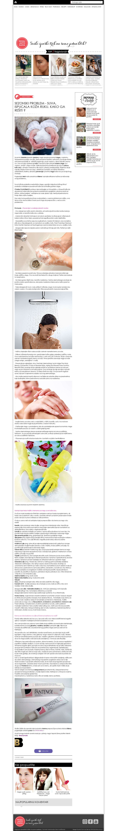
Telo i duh (48, 7)
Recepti (63, 7)
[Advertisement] (58, 23)
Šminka (21, 7)
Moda (27, 7)
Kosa (16, 7)
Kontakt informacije (49, 829)
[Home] (29, 821)
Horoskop (71, 7)
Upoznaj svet (96, 7)
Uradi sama (34, 7)
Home (15, 2)
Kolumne (87, 7)
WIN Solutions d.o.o (96, 829)
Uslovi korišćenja (60, 829)
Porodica (56, 7)
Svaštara (79, 7)
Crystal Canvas (81, 829)
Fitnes (42, 7)
